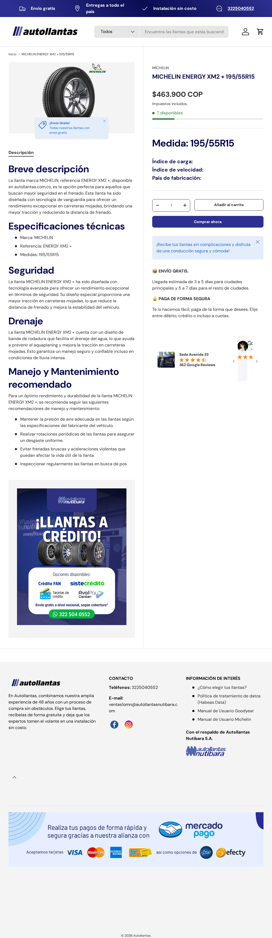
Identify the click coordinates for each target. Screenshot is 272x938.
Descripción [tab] (21, 152)
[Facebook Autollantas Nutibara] (116, 721)
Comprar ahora (208, 221)
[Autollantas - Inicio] (36, 683)
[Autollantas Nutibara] (225, 751)
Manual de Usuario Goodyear (226, 711)
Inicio (12, 54)
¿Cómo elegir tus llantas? (222, 687)
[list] (73, 99)
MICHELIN (160, 67)
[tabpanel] (71, 315)
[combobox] (161, 32)
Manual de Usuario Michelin (224, 719)
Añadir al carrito (229, 204)
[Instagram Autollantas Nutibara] (130, 721)
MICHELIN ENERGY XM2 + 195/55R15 (48, 54)
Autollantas (142, 935)
